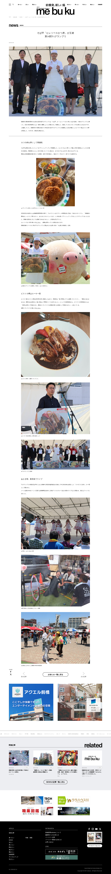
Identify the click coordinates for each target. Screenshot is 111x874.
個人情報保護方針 (13, 869)
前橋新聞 (100, 4)
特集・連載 (29, 837)
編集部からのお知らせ (52, 835)
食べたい (20, 4)
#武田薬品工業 (92, 733)
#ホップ (33, 733)
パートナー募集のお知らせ (53, 839)
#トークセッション (76, 733)
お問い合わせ (49, 842)
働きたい (92, 4)
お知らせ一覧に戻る (55, 674)
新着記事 (15, 17)
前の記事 (24, 676)
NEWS (20, 17)
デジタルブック (13, 857)
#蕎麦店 (57, 733)
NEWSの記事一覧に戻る (55, 782)
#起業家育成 (99, 733)
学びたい (85, 4)
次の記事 (83, 676)
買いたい (77, 4)
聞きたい (34, 4)
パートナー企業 (50, 837)
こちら (38, 222)
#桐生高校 (8, 733)
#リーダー (84, 733)
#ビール (38, 733)
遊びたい (11, 849)
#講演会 (67, 733)
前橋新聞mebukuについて (53, 832)
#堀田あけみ (14, 733)
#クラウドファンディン (24, 733)
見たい (27, 4)
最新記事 (11, 833)
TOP (10, 17)
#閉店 (62, 733)
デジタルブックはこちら (94, 845)
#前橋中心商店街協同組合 (48, 733)
